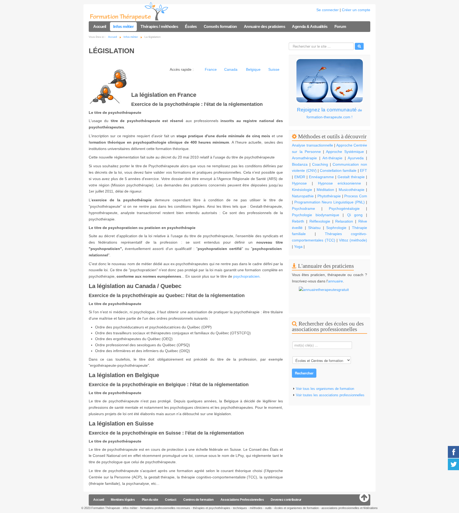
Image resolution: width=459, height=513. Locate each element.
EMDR (299, 177)
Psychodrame (303, 208)
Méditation (325, 189)
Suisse (273, 69)
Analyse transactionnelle (312, 145)
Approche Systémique (345, 151)
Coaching (320, 164)
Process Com (355, 196)
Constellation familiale (338, 170)
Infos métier (123, 26)
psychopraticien (246, 276)
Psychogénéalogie (344, 208)
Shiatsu (314, 228)
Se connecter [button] (327, 10)
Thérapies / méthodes (159, 26)
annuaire (335, 281)
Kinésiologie (302, 189)
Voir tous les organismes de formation (325, 389)
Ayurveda (356, 158)
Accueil (99, 26)
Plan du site (150, 500)
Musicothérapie (351, 189)
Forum (340, 26)
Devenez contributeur (286, 500)
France (211, 69)
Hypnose (299, 183)
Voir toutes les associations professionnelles (330, 395)
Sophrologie (336, 228)
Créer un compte (356, 10)
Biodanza (300, 164)
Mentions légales (123, 500)
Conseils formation (220, 26)
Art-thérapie (332, 158)
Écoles (191, 26)
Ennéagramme (321, 177)
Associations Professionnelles (242, 500)
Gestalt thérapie (351, 177)
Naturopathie (303, 196)
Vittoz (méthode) (353, 240)
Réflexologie (319, 221)
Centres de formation (198, 500)
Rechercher (304, 373)
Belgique (253, 69)
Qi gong (356, 215)
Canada (230, 69)
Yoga (298, 246)
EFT (363, 170)
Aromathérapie (304, 158)
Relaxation (344, 221)
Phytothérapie (329, 196)
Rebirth (298, 221)
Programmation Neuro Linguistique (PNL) (329, 202)
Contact (170, 500)
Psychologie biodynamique (315, 215)
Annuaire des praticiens (264, 26)
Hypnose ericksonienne (339, 183)
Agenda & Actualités (309, 26)
